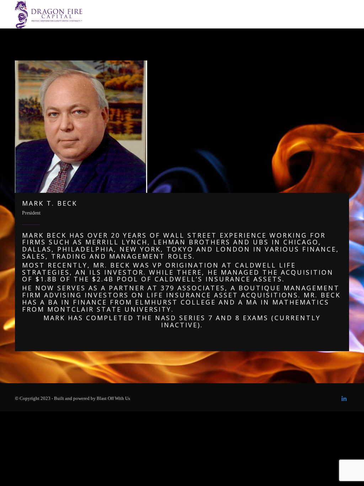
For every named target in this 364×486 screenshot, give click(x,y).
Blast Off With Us (113, 398)
